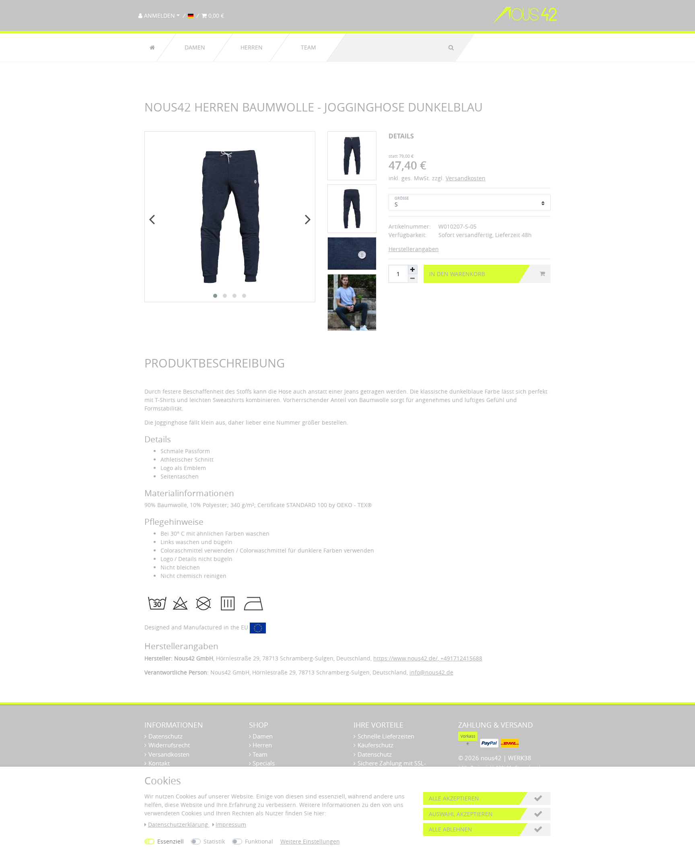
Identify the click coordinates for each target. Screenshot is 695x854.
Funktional (259, 841)
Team (308, 47)
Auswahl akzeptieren (461, 814)
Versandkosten (465, 178)
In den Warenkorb (457, 274)
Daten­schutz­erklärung (179, 824)
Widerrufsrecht (169, 745)
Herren (252, 47)
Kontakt (159, 763)
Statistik (214, 841)
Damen (195, 47)
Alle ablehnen (450, 829)
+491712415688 (460, 658)
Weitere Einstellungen (310, 841)
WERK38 (519, 758)
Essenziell (170, 841)
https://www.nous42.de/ (405, 658)
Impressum (231, 824)
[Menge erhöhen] (412, 269)
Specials (263, 763)
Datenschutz (165, 736)
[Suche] (451, 47)
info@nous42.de (431, 672)
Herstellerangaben (414, 249)
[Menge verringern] (412, 278)
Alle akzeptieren (454, 798)
